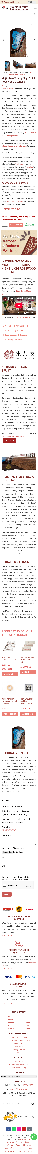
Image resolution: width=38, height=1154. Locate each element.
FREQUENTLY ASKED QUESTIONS (19, 951)
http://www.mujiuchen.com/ (13, 436)
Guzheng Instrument (20, 86)
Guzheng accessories (15, 202)
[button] (4, 40)
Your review (7, 835)
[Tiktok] (29, 1129)
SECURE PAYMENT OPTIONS (19, 985)
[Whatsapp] (14, 1129)
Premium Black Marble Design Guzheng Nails (26, 701)
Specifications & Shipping (16, 335)
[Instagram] (19, 1129)
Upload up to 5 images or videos (15, 848)
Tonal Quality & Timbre (14, 330)
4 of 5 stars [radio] (11, 830)
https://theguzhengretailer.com (14, 146)
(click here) (19, 164)
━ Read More (7, 936)
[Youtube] (24, 1129)
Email (4, 866)
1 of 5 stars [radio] (3, 830)
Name (4, 857)
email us (30, 167)
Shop (9, 86)
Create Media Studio (27, 1139)
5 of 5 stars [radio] (14, 830)
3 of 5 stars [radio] (8, 830)
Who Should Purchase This (16, 326)
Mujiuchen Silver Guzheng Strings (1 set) (28, 659)
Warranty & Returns (13, 339)
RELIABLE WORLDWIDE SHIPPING (19, 917)
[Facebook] (8, 1129)
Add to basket (16, 225)
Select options (9, 674)
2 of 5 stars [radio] (6, 830)
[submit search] (35, 14)
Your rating (6, 827)
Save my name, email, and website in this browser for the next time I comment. (18, 878)
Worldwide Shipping (11, 2)
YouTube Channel (24, 317)
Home (4, 86)
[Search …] (19, 14)
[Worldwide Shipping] (2, 2)
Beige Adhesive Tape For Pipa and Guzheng (9, 701)
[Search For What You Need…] (15, 1103)
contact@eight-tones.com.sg (21, 1089)
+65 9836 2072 (26, 1085)
